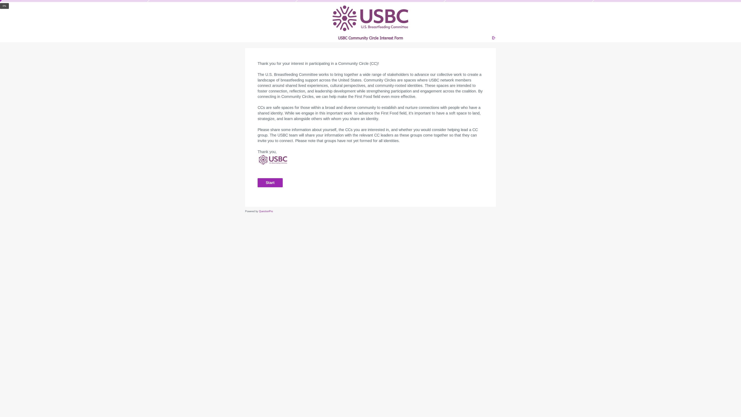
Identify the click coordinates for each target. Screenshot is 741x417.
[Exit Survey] (494, 38)
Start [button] (270, 183)
